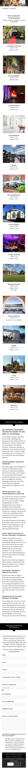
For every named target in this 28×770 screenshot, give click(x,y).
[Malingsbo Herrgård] (14, 273)
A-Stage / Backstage (14, 254)
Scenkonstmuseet (14, 105)
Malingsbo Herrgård (14, 284)
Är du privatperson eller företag (11, 677)
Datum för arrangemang (9, 684)
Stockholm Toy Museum (14, 46)
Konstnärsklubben (14, 76)
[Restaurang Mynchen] (14, 184)
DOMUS (14, 346)
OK (10, 764)
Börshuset (14, 405)
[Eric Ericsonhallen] (14, 213)
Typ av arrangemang (8, 701)
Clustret (13, 640)
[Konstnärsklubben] (14, 64)
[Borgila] (14, 154)
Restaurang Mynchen (14, 195)
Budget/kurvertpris (7, 708)
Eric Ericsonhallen (14, 225)
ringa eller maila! (21, 646)
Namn (4, 655)
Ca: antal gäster (6, 694)
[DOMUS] (14, 335)
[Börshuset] (14, 394)
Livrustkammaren (14, 135)
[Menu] (24, 4)
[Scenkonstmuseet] (14, 94)
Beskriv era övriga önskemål (10, 716)
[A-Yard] (14, 364)
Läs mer (17, 764)
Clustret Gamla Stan (14, 316)
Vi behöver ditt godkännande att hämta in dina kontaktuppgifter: (14, 734)
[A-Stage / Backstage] (14, 243)
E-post (4, 662)
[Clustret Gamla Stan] (14, 305)
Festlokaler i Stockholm (9, 8)
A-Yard (14, 376)
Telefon (5, 669)
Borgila (14, 165)
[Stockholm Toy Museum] (14, 35)
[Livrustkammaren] (14, 124)
